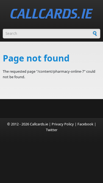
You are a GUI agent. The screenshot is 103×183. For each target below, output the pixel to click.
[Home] (51, 14)
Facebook (85, 124)
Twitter (51, 129)
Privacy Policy (63, 124)
